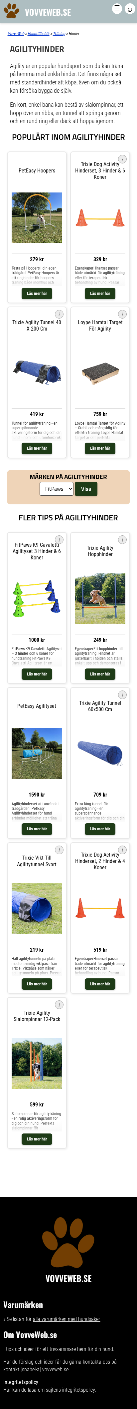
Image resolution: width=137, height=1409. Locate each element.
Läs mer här (37, 293)
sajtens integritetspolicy (70, 1390)
